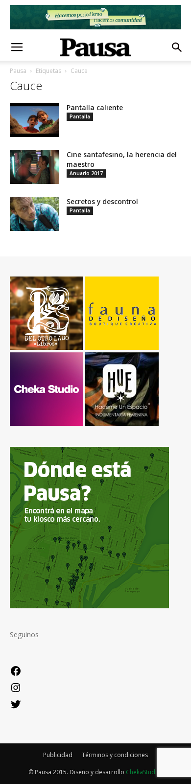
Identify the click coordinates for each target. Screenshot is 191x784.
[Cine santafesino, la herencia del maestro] (34, 167)
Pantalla (80, 116)
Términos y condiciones (115, 755)
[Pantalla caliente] (34, 120)
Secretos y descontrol (102, 201)
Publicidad (57, 755)
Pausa (18, 71)
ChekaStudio (143, 772)
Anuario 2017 (86, 173)
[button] (177, 47)
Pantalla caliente (95, 107)
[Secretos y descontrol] (34, 214)
